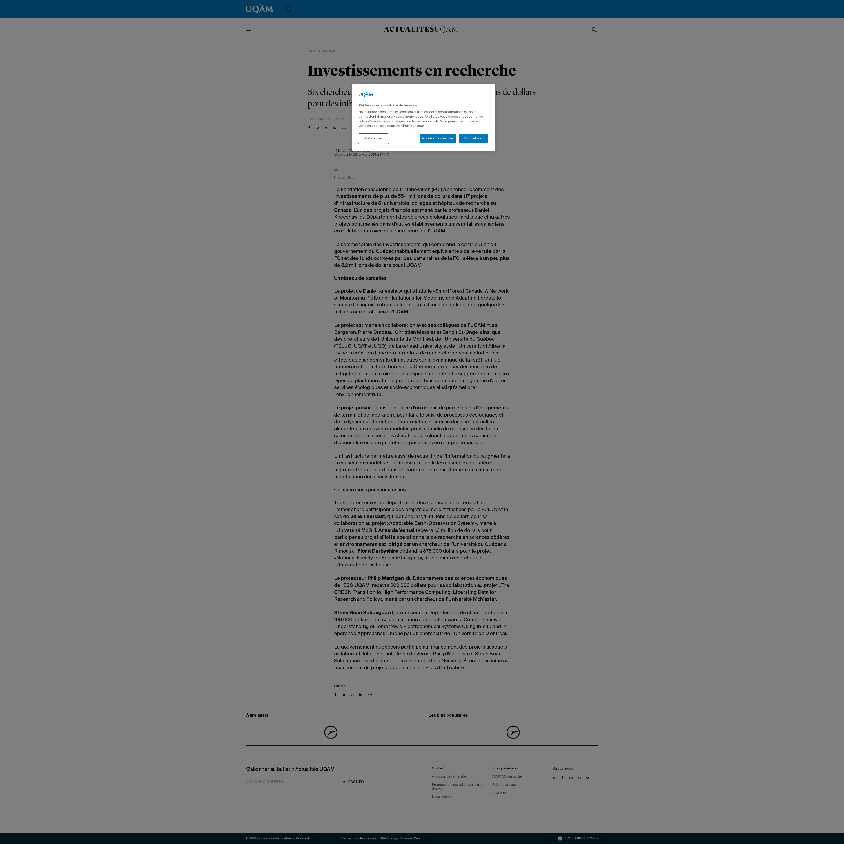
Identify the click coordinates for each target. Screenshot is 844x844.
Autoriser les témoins (438, 138)
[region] (423, 117)
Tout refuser (473, 138)
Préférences (373, 138)
